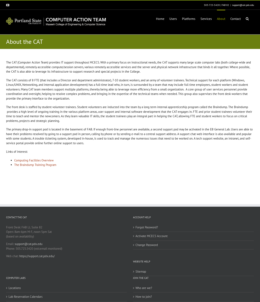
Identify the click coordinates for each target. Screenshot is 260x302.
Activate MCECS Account (151, 236)
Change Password (146, 245)
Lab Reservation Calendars (25, 297)
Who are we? (143, 288)
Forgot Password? (146, 227)
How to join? (143, 297)
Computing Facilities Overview (34, 160)
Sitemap (140, 271)
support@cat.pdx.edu (243, 4)
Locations (15, 288)
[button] (247, 18)
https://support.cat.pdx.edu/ (37, 256)
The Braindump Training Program (35, 165)
